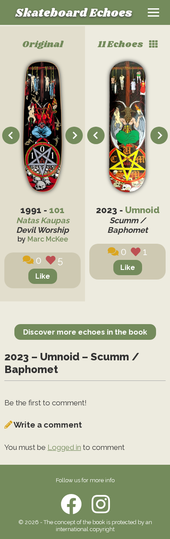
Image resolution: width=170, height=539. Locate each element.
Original (42, 44)
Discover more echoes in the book (85, 332)
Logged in (64, 447)
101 (57, 209)
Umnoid (142, 209)
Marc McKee (47, 239)
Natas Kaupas (42, 220)
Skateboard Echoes (73, 13)
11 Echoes (121, 44)
